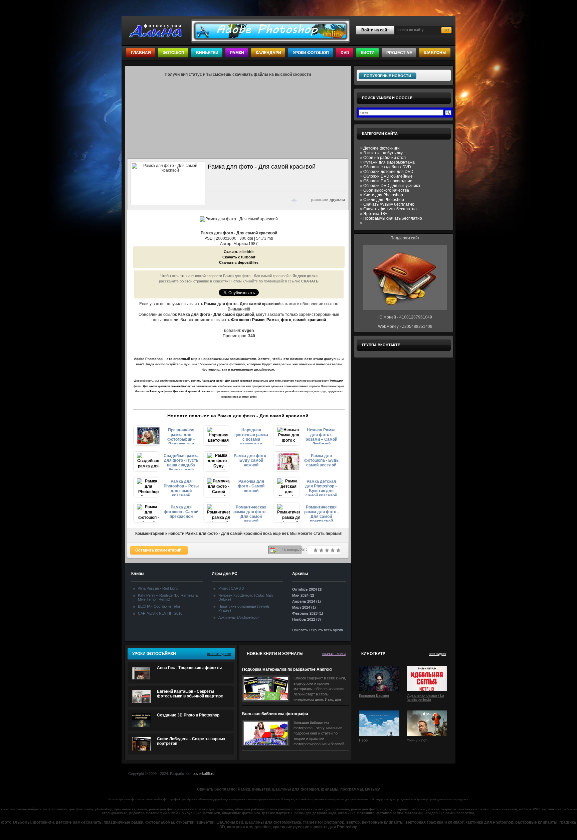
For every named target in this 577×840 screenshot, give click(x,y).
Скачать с (239, 252)
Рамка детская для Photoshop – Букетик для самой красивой (321, 487)
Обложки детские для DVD (388, 171)
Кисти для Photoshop (383, 195)
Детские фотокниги (381, 148)
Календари (268, 52)
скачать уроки (219, 654)
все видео (437, 654)
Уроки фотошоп (311, 52)
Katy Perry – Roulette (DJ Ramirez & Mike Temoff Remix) (168, 597)
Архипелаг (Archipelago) (238, 617)
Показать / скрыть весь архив (317, 630)
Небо (363, 740)
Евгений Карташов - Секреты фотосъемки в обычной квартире (190, 693)
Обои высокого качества (386, 190)
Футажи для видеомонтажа (389, 162)
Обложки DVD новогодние (387, 181)
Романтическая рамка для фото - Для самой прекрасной (321, 513)
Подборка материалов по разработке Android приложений (287, 669)
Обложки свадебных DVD (387, 167)
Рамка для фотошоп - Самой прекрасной (181, 512)
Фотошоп (173, 52)
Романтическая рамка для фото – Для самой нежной (251, 513)
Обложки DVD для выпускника (391, 185)
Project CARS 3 (231, 588)
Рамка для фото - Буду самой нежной (251, 460)
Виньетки (207, 52)
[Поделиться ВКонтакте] (212, 200)
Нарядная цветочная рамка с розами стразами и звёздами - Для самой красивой (251, 436)
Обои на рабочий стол (384, 157)
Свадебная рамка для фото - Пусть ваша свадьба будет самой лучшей (181, 461)
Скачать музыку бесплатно (388, 204)
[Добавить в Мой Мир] (255, 200)
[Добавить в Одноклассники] (264, 200)
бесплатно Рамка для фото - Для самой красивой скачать (173, 391)
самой (299, 320)
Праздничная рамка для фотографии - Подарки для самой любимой (181, 436)
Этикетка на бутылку (383, 153)
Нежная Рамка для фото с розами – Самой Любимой (321, 436)
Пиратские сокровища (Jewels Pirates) (244, 608)
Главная (141, 52)
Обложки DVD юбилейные (388, 176)
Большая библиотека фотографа (275, 713)
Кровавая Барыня (374, 695)
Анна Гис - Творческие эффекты (189, 667)
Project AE (399, 52)
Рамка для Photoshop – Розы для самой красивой (181, 487)
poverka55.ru (203, 774)
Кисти (368, 52)
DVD (345, 52)
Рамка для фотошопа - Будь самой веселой (321, 460)
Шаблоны (435, 52)
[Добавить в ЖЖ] (272, 200)
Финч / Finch (417, 740)
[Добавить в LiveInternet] (238, 200)
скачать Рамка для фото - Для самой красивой (221, 380)
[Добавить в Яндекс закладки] (246, 200)
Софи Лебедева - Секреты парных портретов (191, 741)
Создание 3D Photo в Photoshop (188, 715)
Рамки (237, 52)
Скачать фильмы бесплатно (390, 209)
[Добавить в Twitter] (229, 200)
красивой (317, 320)
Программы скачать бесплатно (392, 218)
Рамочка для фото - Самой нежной (251, 486)
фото (286, 320)
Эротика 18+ (375, 213)
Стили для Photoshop (383, 199)
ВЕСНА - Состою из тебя (159, 606)
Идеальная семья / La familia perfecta (425, 697)
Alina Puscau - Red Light (158, 588)
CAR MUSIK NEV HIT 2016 (160, 613)
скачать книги (334, 654)
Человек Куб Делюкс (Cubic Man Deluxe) (245, 597)
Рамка (272, 320)
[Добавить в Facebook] (220, 200)
